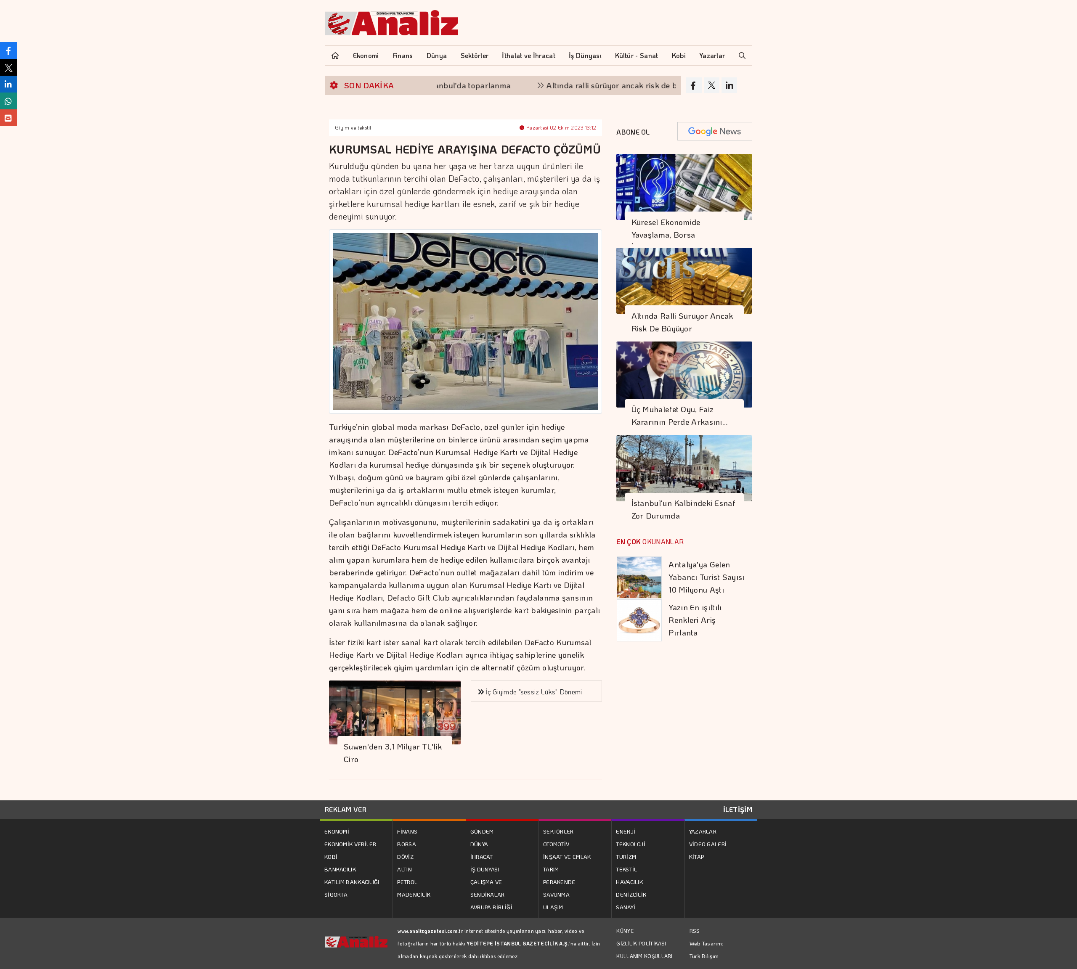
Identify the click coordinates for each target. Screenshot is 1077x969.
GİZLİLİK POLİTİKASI (641, 943)
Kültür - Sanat (636, 55)
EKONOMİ (336, 831)
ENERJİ (625, 831)
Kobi (679, 55)
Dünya (437, 55)
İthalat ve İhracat (528, 55)
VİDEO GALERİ (708, 843)
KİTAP (696, 856)
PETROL (407, 881)
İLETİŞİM (737, 809)
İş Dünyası (585, 55)
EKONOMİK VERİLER (350, 843)
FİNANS (407, 831)
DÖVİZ (405, 856)
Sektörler (475, 55)
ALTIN (404, 869)
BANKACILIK (340, 869)
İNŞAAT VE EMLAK (567, 856)
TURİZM (626, 856)
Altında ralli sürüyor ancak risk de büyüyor (592, 85)
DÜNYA (479, 843)
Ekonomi (366, 55)
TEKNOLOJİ (630, 843)
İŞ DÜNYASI (484, 869)
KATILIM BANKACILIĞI (351, 881)
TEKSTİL (626, 869)
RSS (695, 930)
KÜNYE (625, 930)
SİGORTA (336, 894)
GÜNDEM (482, 831)
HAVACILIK (629, 881)
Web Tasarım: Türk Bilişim (707, 949)
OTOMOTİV (556, 843)
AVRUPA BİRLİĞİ (491, 907)
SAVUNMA (556, 894)
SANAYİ (625, 907)
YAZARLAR (702, 831)
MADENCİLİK (413, 894)
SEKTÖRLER (558, 831)
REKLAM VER (345, 809)
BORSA (406, 843)
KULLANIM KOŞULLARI (644, 956)
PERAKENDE (559, 881)
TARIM (551, 869)
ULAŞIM (553, 907)
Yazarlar (712, 55)
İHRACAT (481, 856)
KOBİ (330, 856)
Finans (403, 55)
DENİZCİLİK (631, 894)
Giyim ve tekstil (353, 127)
